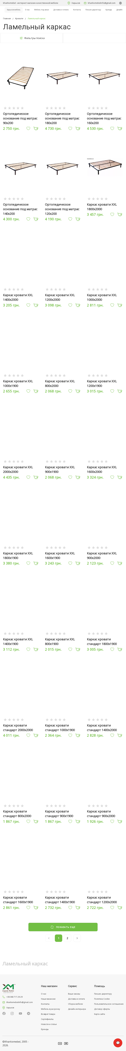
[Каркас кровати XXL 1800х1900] (21, 547)
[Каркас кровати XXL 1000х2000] (105, 289)
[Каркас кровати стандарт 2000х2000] (21, 719)
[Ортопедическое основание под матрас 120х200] (63, 198)
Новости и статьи (49, 1024)
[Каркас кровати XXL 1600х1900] (63, 547)
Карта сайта (99, 1014)
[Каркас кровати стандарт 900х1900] (63, 805)
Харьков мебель (13, 10)
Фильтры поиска (34, 38)
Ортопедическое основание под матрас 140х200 (20, 209)
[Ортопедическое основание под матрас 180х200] (63, 108)
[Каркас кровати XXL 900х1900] (63, 461)
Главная (7, 18)
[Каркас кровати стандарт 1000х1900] (63, 719)
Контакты (77, 10)
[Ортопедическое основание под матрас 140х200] (21, 198)
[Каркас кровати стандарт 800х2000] (21, 805)
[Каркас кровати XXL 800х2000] (63, 375)
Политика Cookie (102, 999)
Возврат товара (48, 1014)
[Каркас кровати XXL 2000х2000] (21, 461)
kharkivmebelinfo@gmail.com (101, 3)
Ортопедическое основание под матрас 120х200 (62, 209)
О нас (27, 10)
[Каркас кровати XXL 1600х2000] (105, 461)
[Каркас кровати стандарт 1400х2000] (105, 719)
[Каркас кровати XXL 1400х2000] (21, 289)
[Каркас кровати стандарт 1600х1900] (21, 891)
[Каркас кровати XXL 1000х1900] (21, 375)
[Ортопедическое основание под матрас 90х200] (21, 108)
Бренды (109, 10)
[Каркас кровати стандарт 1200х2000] (105, 891)
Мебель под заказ (41, 10)
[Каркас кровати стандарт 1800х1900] (105, 633)
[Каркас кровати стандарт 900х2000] (105, 805)
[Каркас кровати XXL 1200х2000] (63, 289)
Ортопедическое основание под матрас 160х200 (104, 118)
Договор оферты (102, 1009)
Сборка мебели (75, 1004)
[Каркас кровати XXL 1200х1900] (105, 375)
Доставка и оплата (61, 10)
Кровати (19, 18)
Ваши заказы (74, 994)
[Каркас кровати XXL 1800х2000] (105, 198)
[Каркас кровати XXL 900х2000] (105, 547)
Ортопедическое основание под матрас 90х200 (20, 118)
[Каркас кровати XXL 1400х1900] (21, 633)
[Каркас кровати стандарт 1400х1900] (63, 891)
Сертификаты (47, 1019)
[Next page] (77, 938)
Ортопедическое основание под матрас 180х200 (62, 118)
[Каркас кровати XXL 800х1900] (63, 633)
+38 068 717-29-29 (14, 997)
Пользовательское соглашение (109, 1004)
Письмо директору (93, 10)
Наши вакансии (48, 999)
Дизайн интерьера (77, 1009)
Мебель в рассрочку (50, 1009)
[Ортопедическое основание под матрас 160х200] (105, 108)
